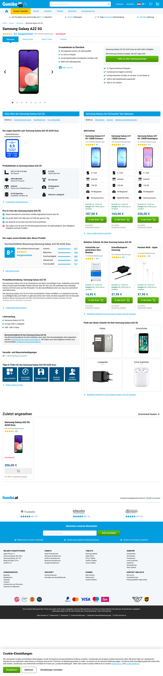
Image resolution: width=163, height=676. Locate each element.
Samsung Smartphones (53, 556)
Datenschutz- (116, 664)
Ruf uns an (130, 575)
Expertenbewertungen (22, 120)
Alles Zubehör (131, 567)
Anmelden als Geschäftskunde (55, 577)
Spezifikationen (39, 120)
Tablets (60, 11)
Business (72, 11)
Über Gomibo (90, 575)
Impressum (65, 615)
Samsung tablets (91, 554)
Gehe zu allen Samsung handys (99, 233)
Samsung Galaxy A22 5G (34, 23)
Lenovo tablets (91, 563)
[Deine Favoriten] (151, 4)
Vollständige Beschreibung (16, 308)
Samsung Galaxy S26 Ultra (13, 556)
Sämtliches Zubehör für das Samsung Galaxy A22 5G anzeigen (111, 314)
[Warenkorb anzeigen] (157, 4)
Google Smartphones (52, 563)
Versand (6, 582)
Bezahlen (7, 575)
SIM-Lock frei (67, 68)
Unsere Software (91, 580)
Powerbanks (131, 558)
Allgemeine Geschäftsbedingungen (99, 615)
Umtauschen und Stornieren (13, 584)
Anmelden (130, 4)
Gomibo (89, 572)
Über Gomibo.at (42, 615)
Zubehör (48, 11)
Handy (36, 11)
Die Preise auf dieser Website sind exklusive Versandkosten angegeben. (116, 609)
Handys (48, 551)
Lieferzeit (7, 580)
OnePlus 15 (7, 563)
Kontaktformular (132, 577)
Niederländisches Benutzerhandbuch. (26, 340)
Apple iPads (90, 556)
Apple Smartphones (51, 554)
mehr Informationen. (104, 611)
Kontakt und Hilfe (135, 572)
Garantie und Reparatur (12, 587)
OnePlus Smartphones (52, 558)
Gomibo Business (51, 575)
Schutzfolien (131, 556)
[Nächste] (52, 71)
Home (5, 23)
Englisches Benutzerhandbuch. (29, 342)
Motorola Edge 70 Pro (11, 561)
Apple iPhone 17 (9, 554)
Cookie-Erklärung (132, 664)
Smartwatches (132, 565)
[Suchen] (109, 4)
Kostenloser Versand (92, 227)
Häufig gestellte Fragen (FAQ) (137, 580)
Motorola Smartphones (52, 561)
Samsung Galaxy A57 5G (12, 558)
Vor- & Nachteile (53, 120)
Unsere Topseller (20, 11)
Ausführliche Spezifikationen (17, 202)
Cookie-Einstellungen (78, 615)
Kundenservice (88, 11)
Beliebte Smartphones (14, 551)
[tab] (12, 102)
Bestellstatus (8, 577)
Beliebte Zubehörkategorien (126, 120)
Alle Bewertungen (12, 271)
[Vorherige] (5, 71)
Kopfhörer (130, 563)
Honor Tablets (90, 558)
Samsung (19, 23)
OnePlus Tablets (91, 561)
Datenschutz (90, 577)
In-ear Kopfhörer (132, 561)
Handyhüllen (131, 554)
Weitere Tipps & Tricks (14, 385)
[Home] (7, 11)
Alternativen (100, 120)
